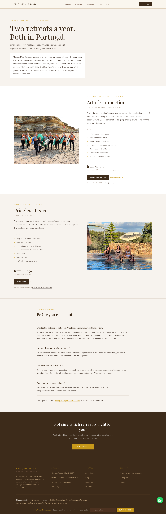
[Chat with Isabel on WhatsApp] (160, 500)
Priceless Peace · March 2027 (62, 473)
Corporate (90, 4)
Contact (88, 487)
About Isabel (90, 473)
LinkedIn (123, 482)
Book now (21, 282)
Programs (79, 4)
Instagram (124, 478)
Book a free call (83, 446)
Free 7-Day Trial (57, 487)
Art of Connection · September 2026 (64, 478)
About (108, 4)
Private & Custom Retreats (61, 482)
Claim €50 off (125, 510)
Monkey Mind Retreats (25, 4)
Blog (100, 4)
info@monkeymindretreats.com (115, 183)
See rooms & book (98, 177)
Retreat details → (116, 177)
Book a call (145, 4)
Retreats (68, 4)
